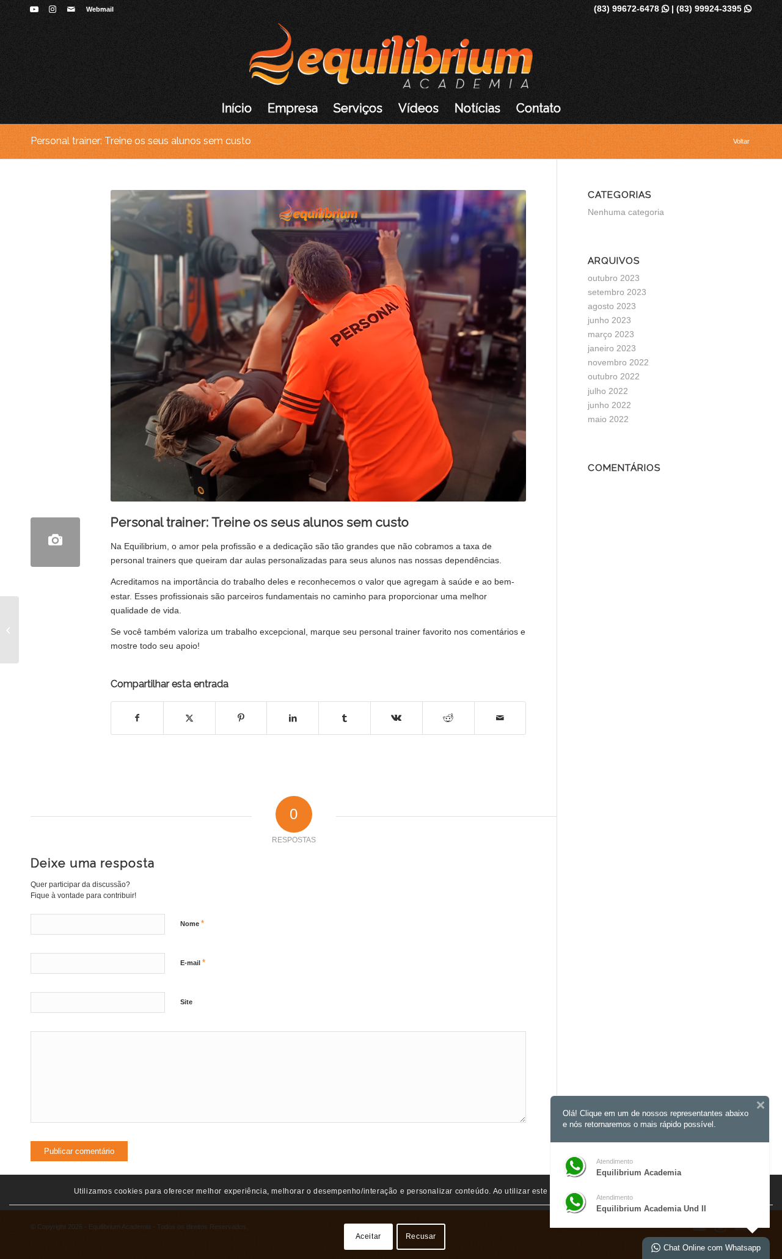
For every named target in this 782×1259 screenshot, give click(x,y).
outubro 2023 (614, 278)
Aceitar (368, 1236)
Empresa (293, 108)
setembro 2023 (617, 292)
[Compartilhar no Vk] (396, 718)
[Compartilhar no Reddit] (448, 718)
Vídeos (418, 108)
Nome (192, 923)
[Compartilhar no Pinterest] (241, 718)
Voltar (741, 141)
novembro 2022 (618, 362)
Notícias (477, 108)
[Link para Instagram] (52, 9)
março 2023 (611, 334)
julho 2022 (608, 391)
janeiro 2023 (612, 348)
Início (237, 108)
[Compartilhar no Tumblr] (344, 718)
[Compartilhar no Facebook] (137, 718)
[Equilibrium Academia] (391, 55)
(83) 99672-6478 (631, 8)
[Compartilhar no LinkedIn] (292, 718)
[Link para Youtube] (34, 9)
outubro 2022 (614, 376)
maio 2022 (608, 419)
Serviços (358, 108)
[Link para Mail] (71, 9)
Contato (538, 108)
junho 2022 (609, 405)
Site (186, 1001)
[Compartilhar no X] (189, 718)
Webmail (100, 9)
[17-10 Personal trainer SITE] (55, 542)
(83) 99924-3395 (713, 8)
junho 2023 (609, 320)
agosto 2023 (612, 306)
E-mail (192, 962)
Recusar (421, 1236)
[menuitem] (97, 9)
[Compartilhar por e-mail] (500, 718)
